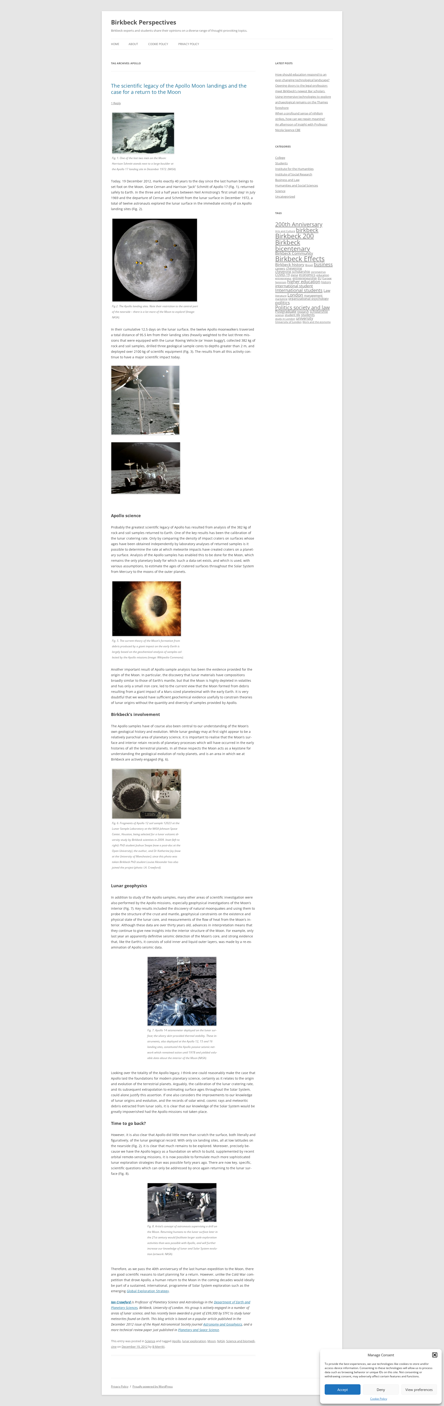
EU (319, 278)
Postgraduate (285, 311)
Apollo (176, 1341)
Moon (211, 1341)
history (326, 282)
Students (281, 163)
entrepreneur (283, 278)
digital (294, 275)
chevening (294, 268)
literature (281, 295)
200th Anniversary (298, 224)
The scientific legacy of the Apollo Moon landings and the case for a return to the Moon (179, 88)
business (323, 264)
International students (299, 290)
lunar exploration (194, 1341)
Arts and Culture (285, 231)
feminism (280, 282)
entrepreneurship (305, 278)
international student (294, 286)
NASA (221, 1341)
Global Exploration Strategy (148, 1291)
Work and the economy (316, 322)
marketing (281, 299)
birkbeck (307, 230)
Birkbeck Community (294, 253)
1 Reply (116, 103)
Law (327, 290)
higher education (303, 281)
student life (292, 315)
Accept (342, 1389)
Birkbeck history (289, 264)
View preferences (419, 1389)
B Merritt (158, 1347)
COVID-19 (282, 275)
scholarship (319, 311)
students (308, 315)
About (133, 44)
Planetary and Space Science (198, 1330)
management (313, 295)
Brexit (309, 265)
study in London (285, 318)
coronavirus (318, 271)
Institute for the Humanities (294, 169)
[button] (434, 1355)
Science (150, 1341)
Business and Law (287, 180)
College (280, 158)
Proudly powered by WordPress (153, 1386)
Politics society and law (302, 307)
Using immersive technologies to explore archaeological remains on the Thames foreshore (303, 102)
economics (307, 275)
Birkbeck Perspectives (143, 22)
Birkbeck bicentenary (292, 245)
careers (280, 268)
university (304, 318)
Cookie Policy (378, 1399)
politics (282, 302)
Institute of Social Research (293, 174)
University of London (288, 322)
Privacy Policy (188, 44)
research (303, 312)
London (295, 295)
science (279, 315)
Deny (381, 1389)
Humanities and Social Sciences (296, 185)
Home (115, 44)
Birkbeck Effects (300, 258)
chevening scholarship (292, 271)
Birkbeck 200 (294, 235)
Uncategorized (285, 196)
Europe (327, 278)
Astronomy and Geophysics (222, 1324)
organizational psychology (308, 298)
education (322, 275)
